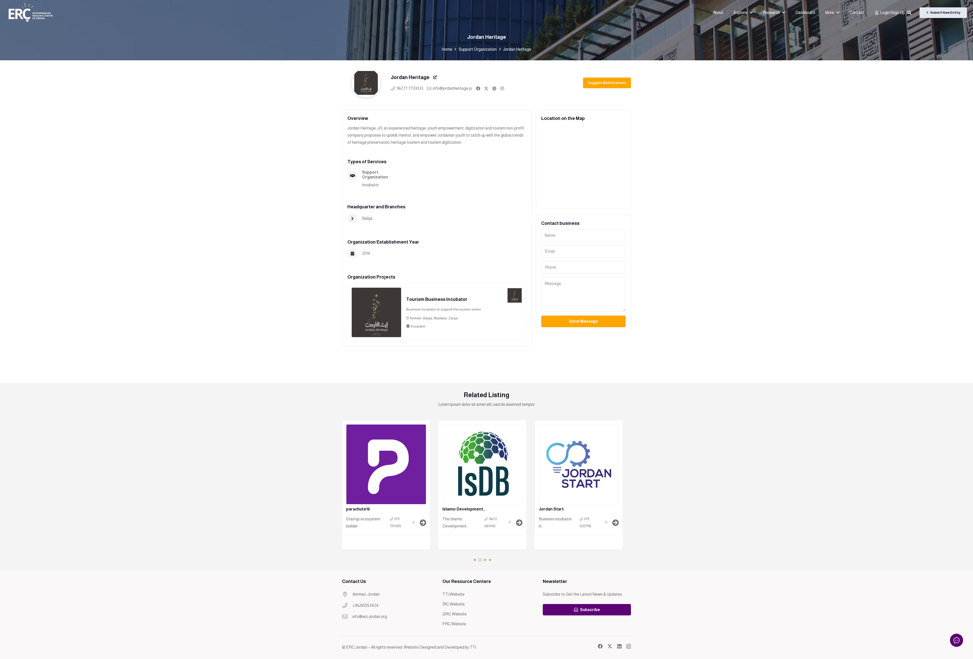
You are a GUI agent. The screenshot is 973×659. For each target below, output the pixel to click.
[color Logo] (30, 12)
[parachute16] (386, 484)
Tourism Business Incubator (436, 299)
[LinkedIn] (619, 646)
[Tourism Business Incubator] (376, 291)
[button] (909, 13)
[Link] (478, 88)
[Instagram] (628, 646)
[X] (609, 646)
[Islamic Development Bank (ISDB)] (482, 484)
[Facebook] (600, 646)
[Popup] (435, 77)
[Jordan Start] (579, 484)
